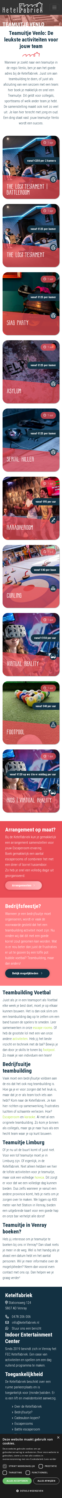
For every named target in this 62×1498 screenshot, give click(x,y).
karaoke (29, 1117)
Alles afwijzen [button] (46, 1480)
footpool (49, 1050)
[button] (31, 1491)
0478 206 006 (21, 1317)
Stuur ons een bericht (26, 1328)
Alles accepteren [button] (17, 1480)
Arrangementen (21, 885)
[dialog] (31, 1466)
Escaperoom (11, 1117)
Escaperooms (23, 1423)
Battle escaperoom (27, 1429)
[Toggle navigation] (54, 7)
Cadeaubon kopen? (27, 1418)
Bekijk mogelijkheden (25, 973)
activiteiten (20, 1039)
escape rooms (42, 1028)
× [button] (58, 1437)
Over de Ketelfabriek (28, 1406)
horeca (39, 1177)
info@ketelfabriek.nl (25, 1322)
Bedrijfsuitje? (23, 1412)
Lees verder (50, 1459)
